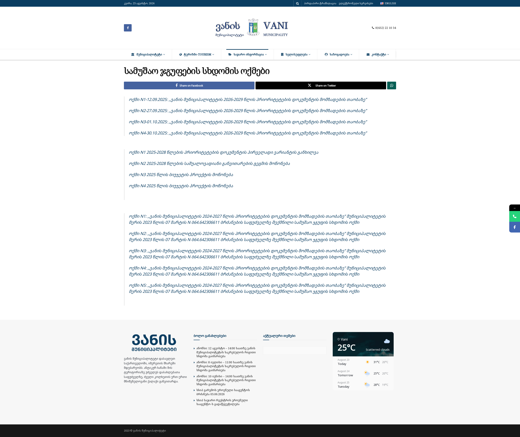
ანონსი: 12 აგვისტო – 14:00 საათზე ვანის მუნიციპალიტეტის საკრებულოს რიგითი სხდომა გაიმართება (226, 352)
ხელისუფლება (297, 54)
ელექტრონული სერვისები (356, 3)
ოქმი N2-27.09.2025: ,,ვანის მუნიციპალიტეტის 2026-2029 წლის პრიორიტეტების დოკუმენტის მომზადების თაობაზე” (248, 110)
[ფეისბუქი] (514, 227)
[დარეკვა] (514, 216)
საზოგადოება (339, 54)
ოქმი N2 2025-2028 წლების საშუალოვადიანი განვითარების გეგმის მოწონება (209, 163)
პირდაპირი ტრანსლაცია (320, 3)
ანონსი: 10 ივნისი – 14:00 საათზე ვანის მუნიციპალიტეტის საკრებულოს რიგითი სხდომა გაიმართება (226, 380)
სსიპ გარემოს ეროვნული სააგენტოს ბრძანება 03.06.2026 (223, 392)
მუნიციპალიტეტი (149, 54)
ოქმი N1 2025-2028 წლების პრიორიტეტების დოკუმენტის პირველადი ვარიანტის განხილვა (223, 152)
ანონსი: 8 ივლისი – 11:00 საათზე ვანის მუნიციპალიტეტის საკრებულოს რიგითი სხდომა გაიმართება (226, 366)
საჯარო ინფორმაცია (249, 54)
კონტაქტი (379, 54)
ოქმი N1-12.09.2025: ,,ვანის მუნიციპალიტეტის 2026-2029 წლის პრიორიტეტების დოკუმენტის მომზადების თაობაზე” (248, 99)
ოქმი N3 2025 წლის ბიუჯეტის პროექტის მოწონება (181, 174)
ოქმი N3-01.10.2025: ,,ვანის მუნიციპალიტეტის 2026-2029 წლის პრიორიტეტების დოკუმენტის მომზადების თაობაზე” (248, 121)
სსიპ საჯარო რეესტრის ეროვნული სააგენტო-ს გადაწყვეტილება (222, 402)
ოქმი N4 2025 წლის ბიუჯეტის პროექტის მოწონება (181, 185)
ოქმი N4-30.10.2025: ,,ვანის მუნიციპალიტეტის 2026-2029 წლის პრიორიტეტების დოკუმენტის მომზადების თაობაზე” (248, 133)
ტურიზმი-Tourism (197, 54)
